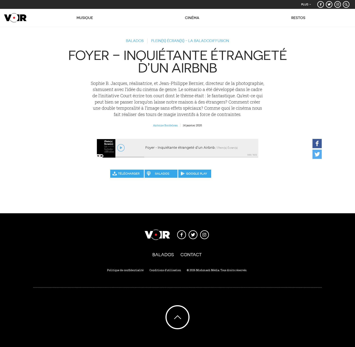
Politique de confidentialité (125, 270)
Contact (191, 254)
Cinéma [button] (192, 18)
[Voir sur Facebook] (320, 4)
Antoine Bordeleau (165, 125)
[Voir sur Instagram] (337, 4)
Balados (135, 40)
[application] (177, 148)
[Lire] (121, 147)
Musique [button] (85, 18)
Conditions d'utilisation (165, 270)
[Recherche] (346, 4)
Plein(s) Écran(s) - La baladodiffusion (190, 40)
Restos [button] (298, 18)
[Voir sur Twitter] (329, 4)
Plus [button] (304, 4)
